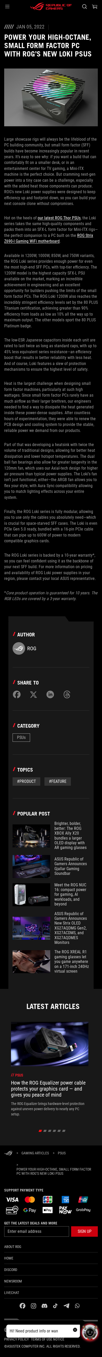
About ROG (12, 1247)
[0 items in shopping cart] (95, 6)
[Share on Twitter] (33, 694)
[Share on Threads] (67, 694)
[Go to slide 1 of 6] (40, 1131)
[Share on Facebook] (17, 694)
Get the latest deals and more (30, 1223)
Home (8, 1258)
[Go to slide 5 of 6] (59, 1131)
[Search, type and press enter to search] (84, 6)
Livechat (11, 1293)
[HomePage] (8, 1153)
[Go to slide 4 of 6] (54, 1131)
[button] (7, 6)
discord (10, 1270)
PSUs (21, 737)
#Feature (57, 781)
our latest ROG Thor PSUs (59, 217)
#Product (26, 781)
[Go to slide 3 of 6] (50, 1131)
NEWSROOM (13, 1281)
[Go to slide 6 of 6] (64, 1131)
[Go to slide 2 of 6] (45, 1131)
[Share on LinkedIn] (50, 694)
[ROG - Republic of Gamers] (51, 6)
